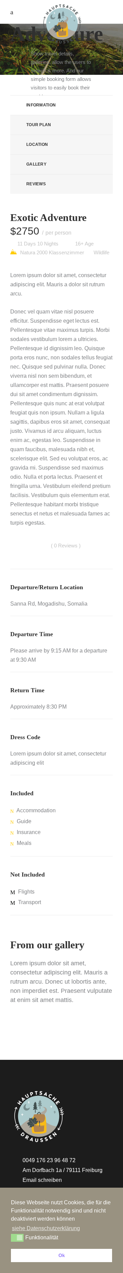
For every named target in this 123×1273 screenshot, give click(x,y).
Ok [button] (61, 1255)
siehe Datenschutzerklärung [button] (46, 1228)
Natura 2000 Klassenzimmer (51, 252)
